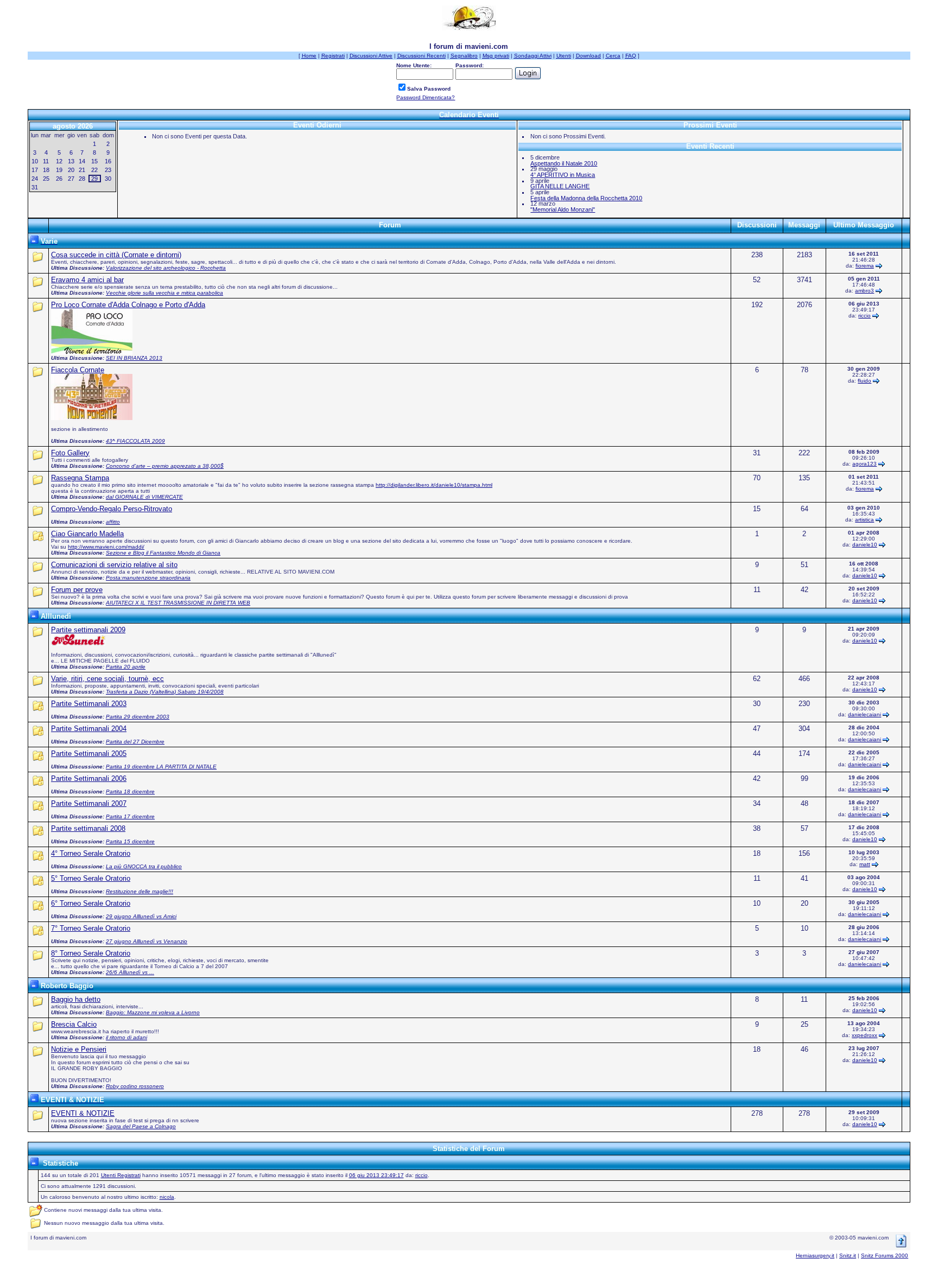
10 (34, 161)
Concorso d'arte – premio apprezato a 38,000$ (165, 466)
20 (71, 170)
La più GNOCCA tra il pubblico (144, 866)
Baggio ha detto (75, 999)
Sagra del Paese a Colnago (141, 1126)
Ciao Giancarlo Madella (87, 534)
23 (108, 170)
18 (46, 170)
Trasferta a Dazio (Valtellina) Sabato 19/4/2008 (165, 692)
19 (59, 170)
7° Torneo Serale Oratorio (90, 928)
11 (46, 161)
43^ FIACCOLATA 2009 (135, 441)
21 (82, 170)
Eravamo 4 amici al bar (87, 280)
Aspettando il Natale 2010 (563, 163)
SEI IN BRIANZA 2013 (134, 358)
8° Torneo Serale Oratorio (90, 953)
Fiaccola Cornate (77, 370)
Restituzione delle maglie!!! (139, 891)
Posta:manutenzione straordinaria (148, 578)
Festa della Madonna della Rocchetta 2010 (586, 198)
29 (94, 178)
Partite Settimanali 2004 (88, 728)
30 (108, 178)
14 (82, 161)
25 (46, 178)
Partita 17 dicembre (130, 816)
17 (34, 170)
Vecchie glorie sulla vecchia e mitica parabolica (164, 293)
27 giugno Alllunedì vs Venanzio (146, 941)
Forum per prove (77, 590)
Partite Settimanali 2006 (88, 778)
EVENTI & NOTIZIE (83, 1113)
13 (71, 161)
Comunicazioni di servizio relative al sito (114, 565)
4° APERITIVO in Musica (562, 174)
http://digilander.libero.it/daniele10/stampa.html (434, 485)
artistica (864, 520)
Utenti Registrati (121, 1175)
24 (34, 178)
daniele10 (864, 545)
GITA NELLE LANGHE (560, 186)
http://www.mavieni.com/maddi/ (106, 547)
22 (94, 170)
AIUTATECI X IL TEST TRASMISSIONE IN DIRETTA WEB (178, 603)
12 (59, 161)
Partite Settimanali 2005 (88, 753)
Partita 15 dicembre (130, 841)
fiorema (864, 266)
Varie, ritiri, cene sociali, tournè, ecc (107, 679)
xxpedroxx (864, 1035)
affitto (113, 522)
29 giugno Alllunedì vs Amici (141, 916)
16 (108, 161)
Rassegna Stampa (80, 478)
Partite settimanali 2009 (88, 630)
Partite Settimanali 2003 (88, 704)
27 (71, 178)
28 (82, 178)
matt (864, 864)
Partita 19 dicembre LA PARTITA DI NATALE (161, 767)
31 (34, 187)
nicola (167, 1197)
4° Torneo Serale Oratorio (90, 853)
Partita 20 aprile (125, 667)
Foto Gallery (70, 453)
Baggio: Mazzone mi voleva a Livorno (153, 1012)
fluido (864, 381)
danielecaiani (864, 714)
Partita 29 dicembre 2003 (137, 717)
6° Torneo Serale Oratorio (90, 903)
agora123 (864, 464)
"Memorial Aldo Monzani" (562, 209)
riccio (864, 316)
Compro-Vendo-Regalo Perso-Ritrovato (111, 509)
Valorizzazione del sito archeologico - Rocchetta (166, 268)
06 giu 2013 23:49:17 (376, 1175)
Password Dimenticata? (425, 97)
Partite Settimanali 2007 (88, 803)
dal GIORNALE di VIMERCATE (144, 497)
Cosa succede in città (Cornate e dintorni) (116, 255)
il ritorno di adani (126, 1037)
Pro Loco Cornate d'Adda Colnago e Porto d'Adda (128, 305)
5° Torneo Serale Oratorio (90, 878)
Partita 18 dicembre (130, 791)
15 (94, 161)
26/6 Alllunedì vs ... (130, 972)
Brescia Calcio (74, 1024)
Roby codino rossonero (135, 1086)
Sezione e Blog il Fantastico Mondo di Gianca (163, 553)
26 (59, 178)
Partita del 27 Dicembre (135, 742)
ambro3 (864, 291)
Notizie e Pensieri (78, 1049)
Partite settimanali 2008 (88, 828)
